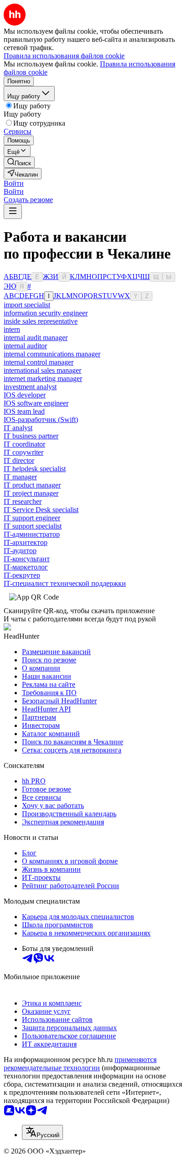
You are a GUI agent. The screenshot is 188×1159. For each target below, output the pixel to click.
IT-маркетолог (26, 567)
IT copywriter (23, 452)
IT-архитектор (25, 542)
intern (12, 329)
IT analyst (18, 428)
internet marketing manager (43, 378)
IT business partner (31, 436)
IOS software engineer (36, 403)
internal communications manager (52, 354)
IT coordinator (24, 444)
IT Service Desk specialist (41, 509)
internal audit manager (36, 337)
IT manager (20, 477)
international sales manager (42, 370)
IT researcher (23, 501)
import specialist (27, 305)
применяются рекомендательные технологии (80, 1064)
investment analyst (30, 387)
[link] (19, 162)
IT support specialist (33, 526)
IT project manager (31, 493)
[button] (14, 183)
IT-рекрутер (22, 575)
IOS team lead (24, 411)
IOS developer (25, 395)
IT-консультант (27, 559)
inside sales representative (41, 321)
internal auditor (25, 346)
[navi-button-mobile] (13, 211)
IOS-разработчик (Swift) (41, 419)
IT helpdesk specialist (35, 469)
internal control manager (38, 362)
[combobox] (42, 1132)
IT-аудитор (20, 550)
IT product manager (32, 485)
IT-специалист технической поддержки (65, 583)
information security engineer (46, 313)
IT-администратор (32, 534)
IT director (19, 460)
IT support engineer (32, 518)
